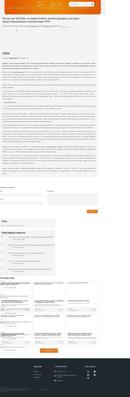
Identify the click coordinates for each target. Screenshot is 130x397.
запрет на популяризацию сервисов (52, 146)
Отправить (92, 211)
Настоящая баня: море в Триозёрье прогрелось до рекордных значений (15, 335)
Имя (1, 191)
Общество (67, 26)
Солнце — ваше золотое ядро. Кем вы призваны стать (14, 309)
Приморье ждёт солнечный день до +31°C (12, 347)
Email (2, 199)
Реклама (5, 53)
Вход (97, 4)
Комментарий (50, 191)
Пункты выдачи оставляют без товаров (78, 300)
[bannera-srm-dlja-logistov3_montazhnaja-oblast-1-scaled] (48, 42)
